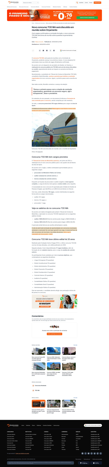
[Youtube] (88, 453)
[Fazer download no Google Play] (84, 462)
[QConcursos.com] (12, 425)
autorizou (46, 160)
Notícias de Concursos (40, 23)
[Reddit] (94, 453)
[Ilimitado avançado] (54, 15)
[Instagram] (91, 453)
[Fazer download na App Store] (96, 462)
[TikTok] (97, 453)
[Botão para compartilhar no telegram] (43, 50)
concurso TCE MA (38, 58)
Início (33, 23)
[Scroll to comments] (33, 50)
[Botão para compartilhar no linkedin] (54, 50)
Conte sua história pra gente (22, 453)
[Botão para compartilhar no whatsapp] (39, 50)
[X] (85, 453)
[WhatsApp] (100, 453)
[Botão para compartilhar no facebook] (46, 50)
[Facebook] (82, 453)
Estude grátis (97, 2)
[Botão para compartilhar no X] (50, 50)
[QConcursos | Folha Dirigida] (13, 2)
